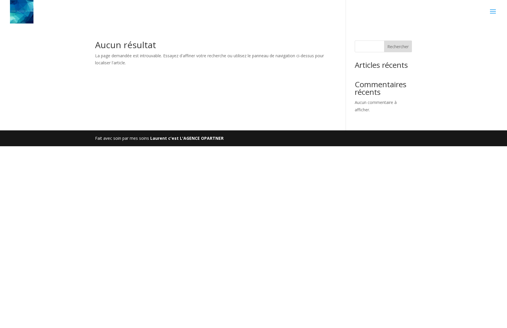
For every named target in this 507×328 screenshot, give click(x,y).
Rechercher (398, 46)
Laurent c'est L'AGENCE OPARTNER (187, 138)
